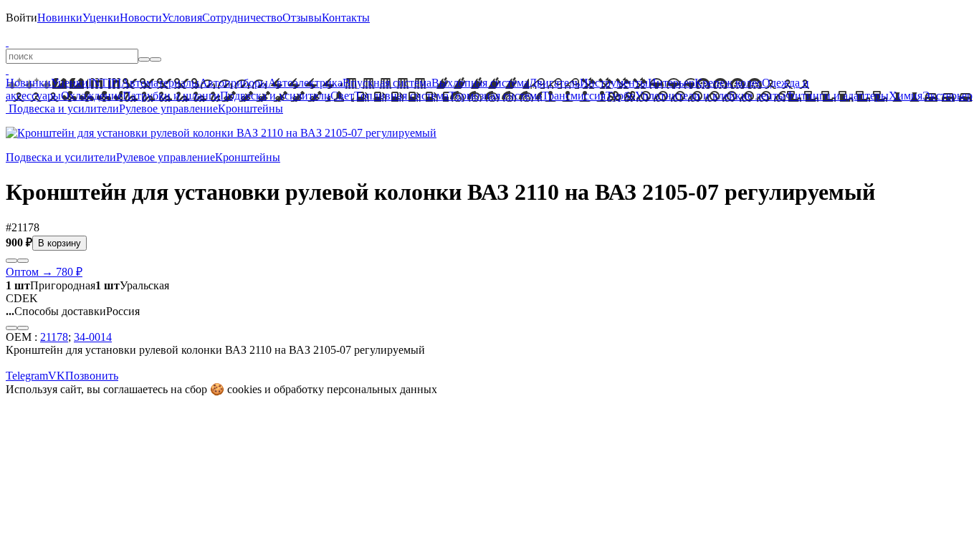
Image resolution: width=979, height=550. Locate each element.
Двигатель (554, 83)
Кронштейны (250, 108)
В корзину (59, 243)
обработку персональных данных (355, 389)
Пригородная (50, 285)
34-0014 (93, 337)
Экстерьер (947, 96)
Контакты (346, 17)
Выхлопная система (480, 83)
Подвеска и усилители (275, 96)
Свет (342, 96)
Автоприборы (233, 83)
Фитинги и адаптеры (837, 96)
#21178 (22, 227)
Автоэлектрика (305, 83)
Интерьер (671, 83)
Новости (141, 17)
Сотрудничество (242, 17)
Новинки (59, 17)
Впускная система (387, 83)
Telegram (27, 376)
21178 (54, 337)
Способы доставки (56, 311)
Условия (182, 17)
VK (56, 376)
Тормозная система (495, 96)
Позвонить (91, 376)
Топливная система (401, 96)
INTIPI (104, 83)
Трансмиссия (574, 96)
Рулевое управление (168, 108)
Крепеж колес (728, 83)
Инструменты (614, 83)
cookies (244, 389)
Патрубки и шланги (171, 96)
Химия (905, 96)
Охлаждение (92, 96)
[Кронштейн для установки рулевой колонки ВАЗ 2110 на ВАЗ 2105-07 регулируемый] (221, 133)
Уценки (101, 17)
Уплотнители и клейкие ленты (710, 96)
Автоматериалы (160, 83)
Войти (21, 17)
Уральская (132, 285)
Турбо (620, 96)
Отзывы (302, 17)
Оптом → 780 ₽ (44, 272)
